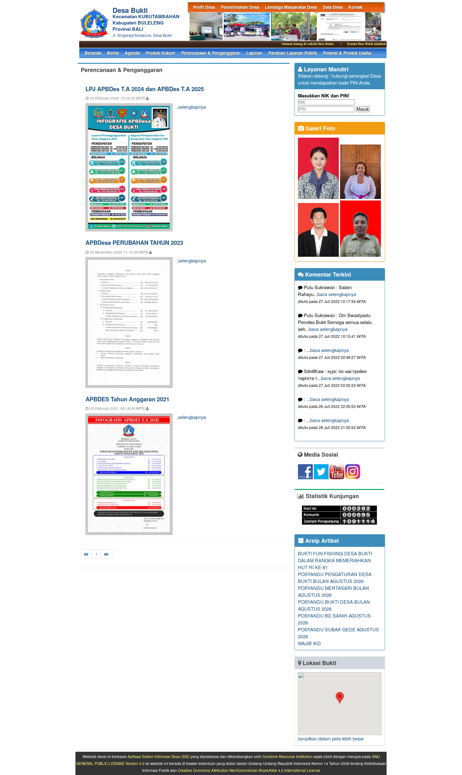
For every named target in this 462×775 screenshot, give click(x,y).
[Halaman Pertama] (86, 553)
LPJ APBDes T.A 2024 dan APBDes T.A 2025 (144, 89)
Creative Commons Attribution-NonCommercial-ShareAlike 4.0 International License (249, 770)
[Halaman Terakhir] (107, 553)
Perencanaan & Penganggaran (210, 53)
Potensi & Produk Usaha (347, 53)
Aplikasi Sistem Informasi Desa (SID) (159, 756)
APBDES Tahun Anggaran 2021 (127, 399)
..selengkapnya (191, 106)
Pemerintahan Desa (240, 7)
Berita (113, 53)
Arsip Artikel (321, 540)
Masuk (363, 109)
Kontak (355, 7)
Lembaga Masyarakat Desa (291, 7)
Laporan (254, 53)
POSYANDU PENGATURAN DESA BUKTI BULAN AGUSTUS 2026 (334, 577)
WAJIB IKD (309, 643)
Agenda (132, 53)
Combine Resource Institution (287, 756)
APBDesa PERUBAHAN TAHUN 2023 (134, 242)
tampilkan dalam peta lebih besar (331, 738)
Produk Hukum (160, 53)
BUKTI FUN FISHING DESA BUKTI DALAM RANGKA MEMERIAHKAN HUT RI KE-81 (335, 560)
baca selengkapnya (336, 294)
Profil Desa (204, 7)
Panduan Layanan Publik (292, 53)
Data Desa (333, 7)
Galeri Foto (319, 128)
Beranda (93, 53)
